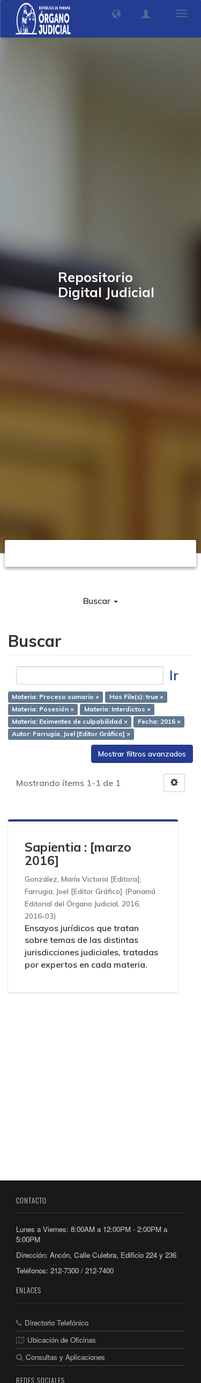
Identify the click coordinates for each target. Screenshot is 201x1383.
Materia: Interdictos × (117, 709)
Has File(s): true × (136, 697)
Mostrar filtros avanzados (142, 754)
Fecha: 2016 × (159, 721)
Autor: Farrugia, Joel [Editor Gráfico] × (71, 734)
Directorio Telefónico (56, 1322)
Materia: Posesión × (43, 709)
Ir (173, 675)
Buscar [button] (98, 600)
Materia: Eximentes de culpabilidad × (70, 721)
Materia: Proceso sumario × (55, 697)
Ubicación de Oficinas (61, 1340)
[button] (116, 14)
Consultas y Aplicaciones (65, 1357)
